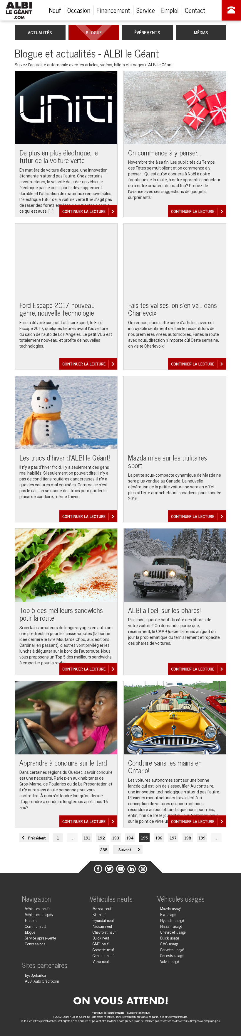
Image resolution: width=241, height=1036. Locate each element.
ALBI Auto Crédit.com (42, 980)
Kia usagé (168, 914)
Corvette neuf (103, 949)
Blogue (94, 32)
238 (104, 849)
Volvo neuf (101, 961)
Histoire (31, 920)
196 (158, 837)
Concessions (35, 943)
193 (115, 837)
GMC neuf (100, 943)
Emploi (170, 10)
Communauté (35, 925)
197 (173, 837)
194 (130, 837)
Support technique (138, 1012)
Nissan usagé (171, 925)
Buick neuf (101, 937)
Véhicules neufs (38, 908)
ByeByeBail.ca (35, 974)
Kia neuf (99, 914)
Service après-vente (40, 937)
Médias (201, 32)
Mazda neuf (102, 908)
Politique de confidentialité (108, 1012)
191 (87, 837)
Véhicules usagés (39, 914)
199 (202, 837)
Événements (147, 32)
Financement (113, 10)
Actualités (40, 32)
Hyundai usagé (172, 920)
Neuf (55, 10)
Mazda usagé (170, 908)
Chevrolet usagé (173, 931)
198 (187, 837)
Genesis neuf (103, 955)
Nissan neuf (102, 925)
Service (145, 10)
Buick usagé (169, 937)
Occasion (78, 10)
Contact (195, 10)
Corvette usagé (172, 949)
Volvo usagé (169, 961)
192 (101, 837)
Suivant (124, 849)
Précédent (37, 837)
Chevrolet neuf (104, 931)
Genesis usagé (172, 955)
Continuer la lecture (84, 211)
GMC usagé (169, 943)
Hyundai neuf (103, 920)
